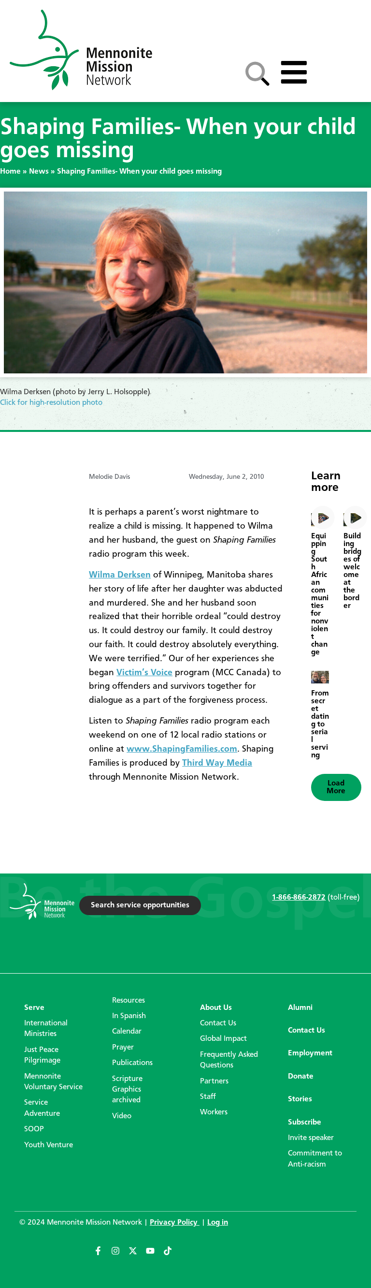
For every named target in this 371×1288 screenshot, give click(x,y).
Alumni (300, 1008)
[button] (336, 787)
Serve (34, 1008)
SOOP (34, 1129)
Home (10, 172)
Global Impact (223, 1039)
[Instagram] (119, 1255)
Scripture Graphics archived (127, 1090)
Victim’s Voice (144, 672)
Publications (132, 1063)
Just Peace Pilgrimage (42, 1055)
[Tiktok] (172, 1255)
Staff (208, 1097)
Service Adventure (42, 1108)
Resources (128, 1001)
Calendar (127, 1032)
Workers (214, 1112)
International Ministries (46, 1029)
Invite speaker (311, 1138)
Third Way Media (217, 763)
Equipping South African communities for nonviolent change (319, 594)
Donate (301, 1077)
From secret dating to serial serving (320, 724)
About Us (216, 1008)
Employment (310, 1053)
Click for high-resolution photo (51, 403)
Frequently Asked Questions (229, 1060)
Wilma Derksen (120, 575)
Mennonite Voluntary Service (53, 1082)
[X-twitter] (137, 1255)
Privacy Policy (175, 1223)
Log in (217, 1223)
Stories (300, 1099)
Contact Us (218, 1023)
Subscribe (304, 1122)
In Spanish (129, 1016)
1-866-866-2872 (299, 898)
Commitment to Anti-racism (315, 1159)
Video (121, 1116)
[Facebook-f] (102, 1255)
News (39, 172)
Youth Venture (48, 1145)
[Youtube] (154, 1255)
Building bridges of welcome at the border (352, 571)
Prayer (123, 1047)
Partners (214, 1081)
